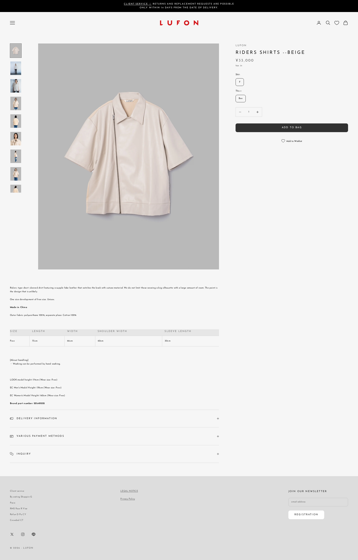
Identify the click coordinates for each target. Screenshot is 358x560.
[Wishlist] (337, 23)
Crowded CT (16, 520)
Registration (306, 514)
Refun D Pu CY (18, 514)
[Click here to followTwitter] (12, 534)
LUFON (241, 45)
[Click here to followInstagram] (23, 534)
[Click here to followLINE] (33, 534)
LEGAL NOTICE (129, 491)
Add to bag (292, 127)
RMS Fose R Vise (18, 509)
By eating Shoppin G (21, 497)
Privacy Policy (127, 499)
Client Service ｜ (138, 4)
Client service (17, 491)
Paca (12, 503)
